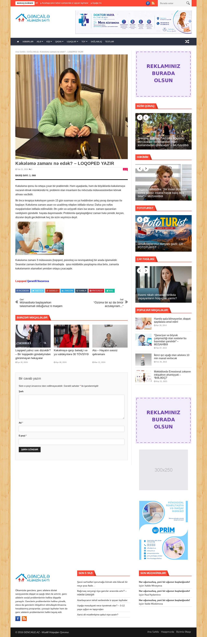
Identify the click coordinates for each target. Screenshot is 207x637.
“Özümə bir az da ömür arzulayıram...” (108, 302)
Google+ (53, 289)
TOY (83, 40)
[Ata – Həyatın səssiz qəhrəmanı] (110, 335)
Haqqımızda (167, 630)
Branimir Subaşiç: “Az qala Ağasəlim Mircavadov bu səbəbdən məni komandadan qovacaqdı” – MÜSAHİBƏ (163, 141)
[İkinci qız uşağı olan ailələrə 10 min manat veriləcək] (143, 359)
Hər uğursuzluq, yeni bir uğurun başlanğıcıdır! (164, 581)
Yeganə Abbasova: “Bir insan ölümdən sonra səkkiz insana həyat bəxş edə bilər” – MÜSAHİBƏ (162, 192)
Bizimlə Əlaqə (183, 630)
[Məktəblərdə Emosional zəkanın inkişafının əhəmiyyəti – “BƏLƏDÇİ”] (143, 375)
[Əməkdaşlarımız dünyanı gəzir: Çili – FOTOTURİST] (163, 232)
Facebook (23, 289)
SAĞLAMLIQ (96, 40)
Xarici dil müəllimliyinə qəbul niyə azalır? (97, 613)
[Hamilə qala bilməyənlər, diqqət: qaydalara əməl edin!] (143, 322)
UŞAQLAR (71, 40)
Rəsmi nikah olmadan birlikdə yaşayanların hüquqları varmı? (157, 295)
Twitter (39, 289)
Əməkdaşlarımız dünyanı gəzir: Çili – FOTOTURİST (161, 244)
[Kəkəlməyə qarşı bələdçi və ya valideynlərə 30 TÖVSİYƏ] (71, 335)
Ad (21, 421)
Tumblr (82, 289)
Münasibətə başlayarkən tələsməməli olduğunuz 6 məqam (41, 302)
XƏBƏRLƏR (27, 40)
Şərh (21, 390)
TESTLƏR (109, 40)
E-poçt (23, 434)
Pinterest (97, 289)
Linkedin (68, 289)
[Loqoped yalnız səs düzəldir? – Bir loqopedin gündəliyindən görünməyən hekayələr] (33, 335)
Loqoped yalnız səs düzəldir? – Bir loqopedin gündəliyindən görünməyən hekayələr (33, 353)
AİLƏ (39, 40)
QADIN (58, 40)
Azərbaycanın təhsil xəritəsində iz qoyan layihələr (41, 3)
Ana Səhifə (20, 51)
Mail (111, 289)
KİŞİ (48, 40)
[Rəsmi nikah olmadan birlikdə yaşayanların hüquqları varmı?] (163, 283)
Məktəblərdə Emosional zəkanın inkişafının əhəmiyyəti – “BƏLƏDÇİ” (172, 373)
